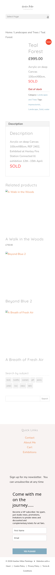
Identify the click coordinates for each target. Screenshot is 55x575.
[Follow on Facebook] (24, 461)
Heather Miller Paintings (23, 561)
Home (9, 32)
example (25, 380)
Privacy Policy (33, 566)
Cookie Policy (19, 566)
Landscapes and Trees (26, 32)
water (46, 109)
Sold (41, 109)
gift (32, 380)
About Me (30, 442)
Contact (29, 438)
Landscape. (33, 109)
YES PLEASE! (30, 551)
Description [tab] (15, 124)
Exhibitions (29, 452)
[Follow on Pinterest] (29, 461)
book (8, 380)
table (30, 386)
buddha (16, 380)
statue (22, 386)
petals (9, 386)
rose (15, 386)
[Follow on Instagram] (35, 461)
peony (39, 380)
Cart (29, 447)
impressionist (34, 104)
